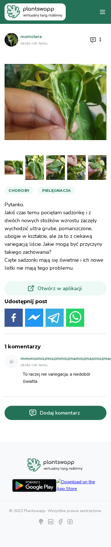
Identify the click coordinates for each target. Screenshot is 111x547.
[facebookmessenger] (34, 319)
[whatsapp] (75, 319)
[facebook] (14, 319)
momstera (31, 37)
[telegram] (55, 319)
